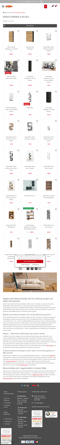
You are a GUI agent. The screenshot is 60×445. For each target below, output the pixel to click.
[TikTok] (25, 1)
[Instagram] (22, 1)
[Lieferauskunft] (41, 1)
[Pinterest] (30, 1)
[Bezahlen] (37, 1)
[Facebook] (18, 1)
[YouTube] (27, 1)
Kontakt (7, 424)
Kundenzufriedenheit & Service (40, 406)
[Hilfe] (35, 1)
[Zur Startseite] (4, 13)
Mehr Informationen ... (37, 258)
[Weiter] (39, 268)
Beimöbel (52, 355)
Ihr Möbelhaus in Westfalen (39, 391)
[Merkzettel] (18, 31)
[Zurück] (20, 268)
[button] (30, 25)
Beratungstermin (8, 378)
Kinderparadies (23, 365)
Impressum (8, 421)
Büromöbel (50, 345)
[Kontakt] (39, 1)
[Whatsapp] (20, 1)
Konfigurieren (35, 264)
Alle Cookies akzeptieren (30, 261)
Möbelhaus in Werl (38, 374)
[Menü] (56, 412)
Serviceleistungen (11, 361)
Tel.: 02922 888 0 (38, 403)
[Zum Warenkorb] (56, 6)
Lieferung (8, 402)
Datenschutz (9, 419)
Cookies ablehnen (25, 264)
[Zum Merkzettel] (53, 6)
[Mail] (32, 1)
